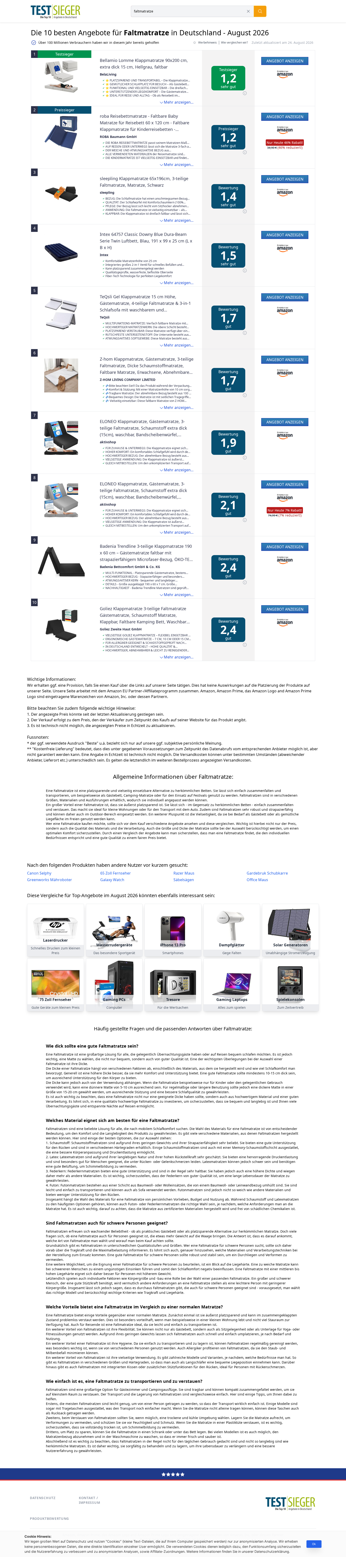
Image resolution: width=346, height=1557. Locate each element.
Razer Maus (183, 873)
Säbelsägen (183, 879)
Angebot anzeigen (284, 61)
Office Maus (257, 879)
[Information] (244, 93)
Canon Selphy (39, 873)
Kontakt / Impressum (89, 1500)
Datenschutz (43, 1498)
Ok (314, 1544)
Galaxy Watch (112, 879)
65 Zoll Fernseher (115, 873)
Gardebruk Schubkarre (267, 873)
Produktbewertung (49, 1518)
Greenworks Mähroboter (49, 879)
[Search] (260, 11)
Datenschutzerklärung (271, 1551)
